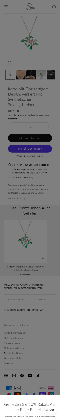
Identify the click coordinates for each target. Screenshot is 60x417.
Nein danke (30, 408)
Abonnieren (44, 397)
